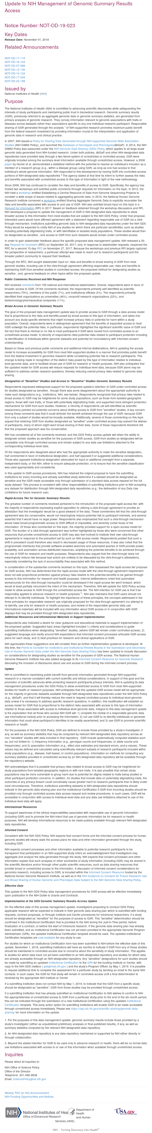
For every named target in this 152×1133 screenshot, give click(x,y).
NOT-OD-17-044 (15, 77)
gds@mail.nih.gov (55, 966)
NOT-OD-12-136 (15, 69)
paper (8, 164)
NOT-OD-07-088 (15, 65)
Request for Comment (23, 244)
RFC (40, 248)
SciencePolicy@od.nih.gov (29, 1079)
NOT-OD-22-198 (15, 81)
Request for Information (19, 208)
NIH (43, 94)
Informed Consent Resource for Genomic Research (111, 659)
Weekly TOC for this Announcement (27, 1093)
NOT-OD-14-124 (15, 73)
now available (46, 937)
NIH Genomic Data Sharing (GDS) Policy (79, 149)
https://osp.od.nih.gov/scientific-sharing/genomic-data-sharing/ (72, 1010)
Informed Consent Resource (106, 872)
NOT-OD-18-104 (15, 62)
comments (28, 285)
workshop (25, 193)
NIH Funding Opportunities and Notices (29, 1096)
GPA (90, 962)
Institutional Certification (64, 962)
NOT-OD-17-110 (15, 58)
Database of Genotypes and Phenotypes (88, 145)
